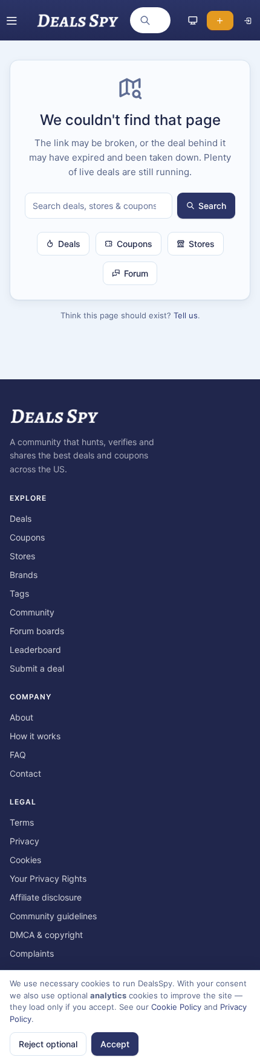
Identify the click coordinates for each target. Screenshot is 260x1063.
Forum (136, 273)
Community (32, 612)
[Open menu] (11, 20)
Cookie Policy (176, 1007)
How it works (35, 736)
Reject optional (48, 1044)
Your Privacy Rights (48, 878)
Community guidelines (53, 916)
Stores (202, 244)
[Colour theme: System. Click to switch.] (192, 20)
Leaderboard (35, 649)
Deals (69, 244)
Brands (23, 575)
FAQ (18, 755)
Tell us (186, 315)
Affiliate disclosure (46, 897)
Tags (19, 593)
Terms (22, 822)
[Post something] (220, 20)
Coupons (134, 244)
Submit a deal (37, 668)
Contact (25, 773)
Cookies (25, 860)
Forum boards (37, 631)
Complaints (32, 953)
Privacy (24, 841)
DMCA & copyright (46, 935)
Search (212, 206)
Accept (114, 1044)
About (21, 717)
